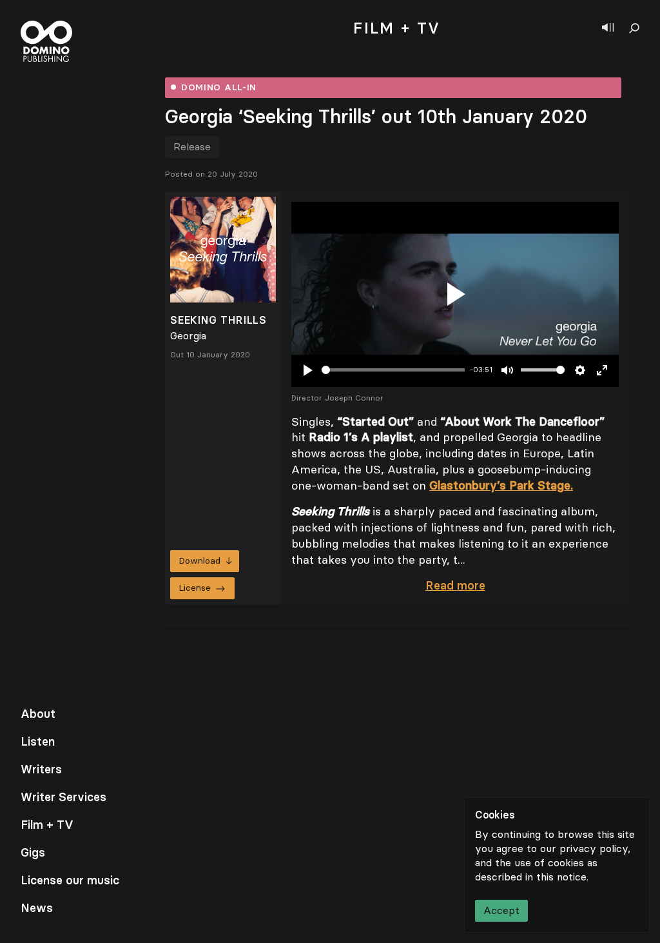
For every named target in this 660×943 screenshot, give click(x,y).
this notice (561, 877)
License (195, 587)
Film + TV (47, 825)
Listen (38, 742)
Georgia (188, 336)
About (38, 714)
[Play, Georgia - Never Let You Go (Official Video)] (455, 294)
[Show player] (608, 28)
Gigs (33, 853)
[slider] (393, 370)
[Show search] (634, 28)
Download (199, 560)
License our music (70, 880)
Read (455, 586)
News (37, 908)
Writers (41, 769)
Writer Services (63, 797)
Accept (501, 910)
